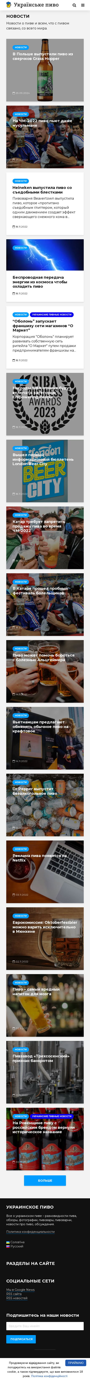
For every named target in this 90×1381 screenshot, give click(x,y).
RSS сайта (14, 1294)
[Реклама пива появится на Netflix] (45, 871)
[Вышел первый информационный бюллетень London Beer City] (45, 471)
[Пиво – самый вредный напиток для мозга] (45, 1005)
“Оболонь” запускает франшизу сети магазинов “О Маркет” (43, 326)
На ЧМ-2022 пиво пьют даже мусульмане (42, 123)
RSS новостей (16, 1298)
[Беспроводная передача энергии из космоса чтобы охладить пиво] (45, 255)
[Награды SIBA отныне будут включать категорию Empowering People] (45, 404)
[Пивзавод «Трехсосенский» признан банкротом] (45, 1072)
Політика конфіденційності (49, 1376)
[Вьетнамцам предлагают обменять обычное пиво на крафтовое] (45, 738)
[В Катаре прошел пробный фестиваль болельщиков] (45, 604)
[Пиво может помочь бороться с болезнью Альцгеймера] (45, 671)
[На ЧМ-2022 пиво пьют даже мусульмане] (45, 137)
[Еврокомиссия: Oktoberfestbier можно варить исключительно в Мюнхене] (45, 938)
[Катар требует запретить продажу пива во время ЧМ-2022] (45, 537)
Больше (45, 1180)
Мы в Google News (20, 1290)
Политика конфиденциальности (30, 1232)
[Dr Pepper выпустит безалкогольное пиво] (45, 805)
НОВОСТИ (21, 47)
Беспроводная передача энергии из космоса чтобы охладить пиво (40, 282)
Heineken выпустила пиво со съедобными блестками (42, 190)
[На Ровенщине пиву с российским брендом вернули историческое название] (45, 1139)
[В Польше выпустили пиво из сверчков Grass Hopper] (45, 70)
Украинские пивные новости (51, 314)
